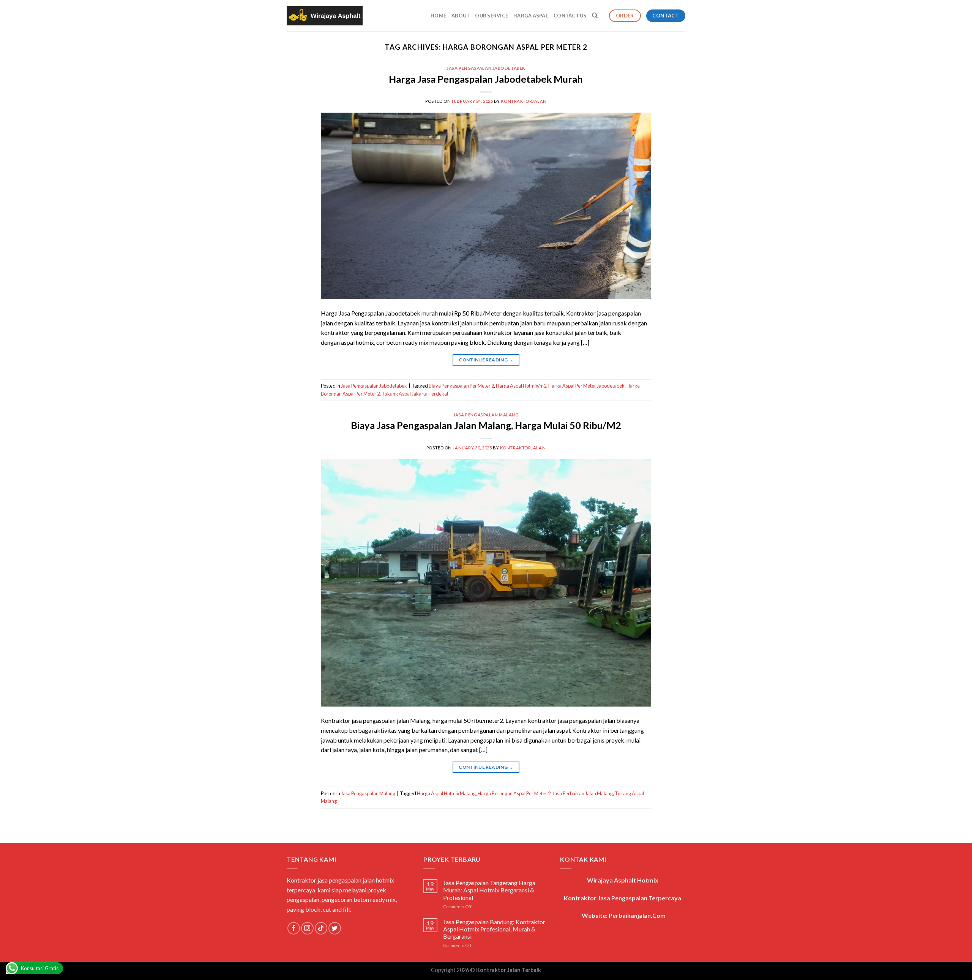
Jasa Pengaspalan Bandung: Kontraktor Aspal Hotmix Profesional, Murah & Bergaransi (494, 929)
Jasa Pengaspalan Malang (486, 414)
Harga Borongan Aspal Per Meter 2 (514, 793)
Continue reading (486, 360)
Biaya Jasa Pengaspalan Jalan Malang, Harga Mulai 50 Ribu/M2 (486, 425)
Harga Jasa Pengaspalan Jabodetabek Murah (486, 79)
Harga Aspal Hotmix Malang (446, 793)
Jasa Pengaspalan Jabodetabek (486, 68)
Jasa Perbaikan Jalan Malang (582, 793)
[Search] (595, 15)
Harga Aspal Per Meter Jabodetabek (586, 386)
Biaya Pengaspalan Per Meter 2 (461, 386)
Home (438, 16)
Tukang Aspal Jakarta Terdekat (415, 394)
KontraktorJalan (523, 101)
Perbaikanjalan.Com (637, 915)
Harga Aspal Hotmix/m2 (521, 386)
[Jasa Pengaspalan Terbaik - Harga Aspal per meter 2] (325, 16)
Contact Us (570, 16)
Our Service (491, 16)
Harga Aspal (530, 16)
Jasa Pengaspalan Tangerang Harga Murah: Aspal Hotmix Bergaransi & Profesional (489, 890)
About (460, 16)
